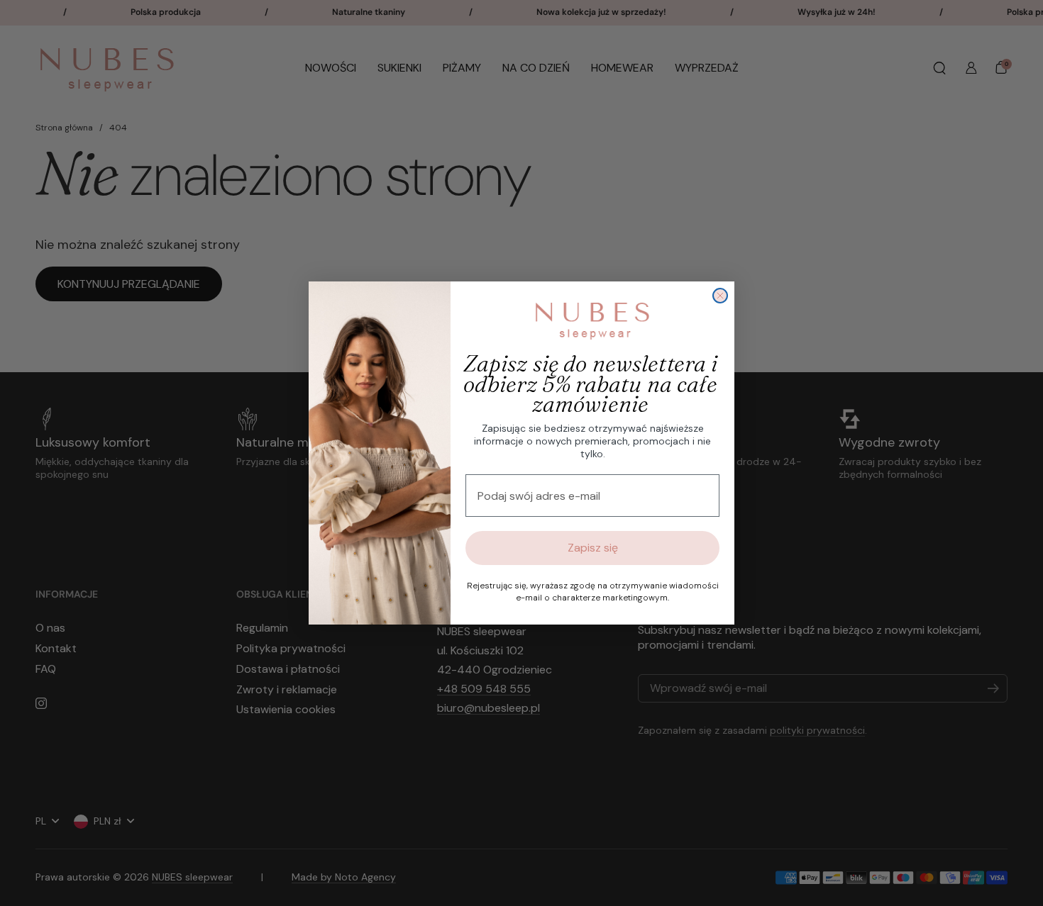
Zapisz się (593, 547)
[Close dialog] (720, 296)
